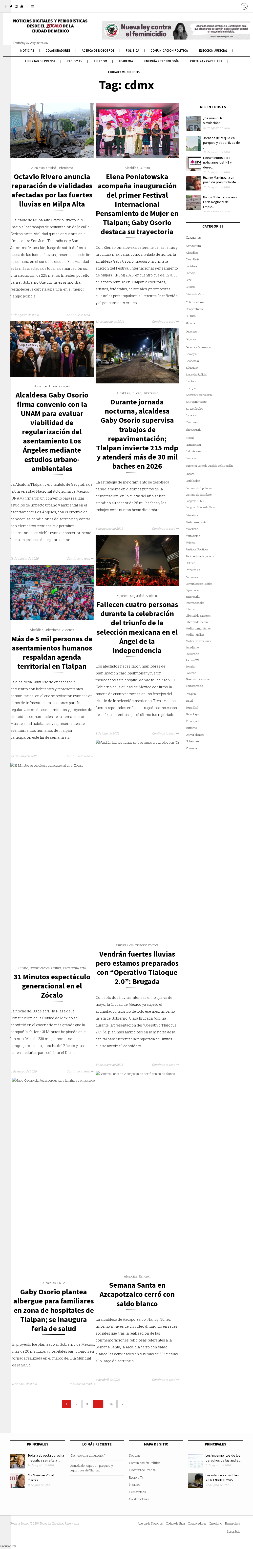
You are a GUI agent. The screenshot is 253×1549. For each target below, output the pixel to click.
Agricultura (193, 246)
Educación (192, 367)
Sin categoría (193, 429)
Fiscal (190, 438)
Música (190, 542)
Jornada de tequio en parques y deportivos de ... (221, 143)
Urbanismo (65, 168)
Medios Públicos (195, 634)
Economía (192, 361)
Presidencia (192, 654)
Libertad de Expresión (198, 615)
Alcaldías (38, 168)
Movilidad (192, 529)
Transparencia (194, 686)
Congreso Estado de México (201, 507)
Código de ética (175, 1523)
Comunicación (40, 968)
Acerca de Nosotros (98, 50)
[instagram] (16, 6)
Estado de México (196, 294)
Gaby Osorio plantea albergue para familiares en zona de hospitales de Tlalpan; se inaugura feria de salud (53, 1310)
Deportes (122, 595)
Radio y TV (192, 660)
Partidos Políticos (197, 549)
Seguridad (137, 595)
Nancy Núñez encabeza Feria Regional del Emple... (220, 202)
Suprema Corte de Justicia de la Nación (209, 465)
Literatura (192, 515)
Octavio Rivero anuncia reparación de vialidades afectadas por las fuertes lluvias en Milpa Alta (51, 190)
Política (132, 50)
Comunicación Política (143, 945)
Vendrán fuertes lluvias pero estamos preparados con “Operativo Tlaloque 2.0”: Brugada (137, 967)
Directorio (216, 1523)
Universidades (59, 386)
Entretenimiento (74, 968)
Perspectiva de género (199, 556)
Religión (144, 1276)
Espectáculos (194, 408)
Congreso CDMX (195, 501)
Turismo (191, 728)
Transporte (193, 721)
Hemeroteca (193, 444)
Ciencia (190, 273)
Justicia (191, 458)
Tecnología (192, 714)
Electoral (191, 381)
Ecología (191, 354)
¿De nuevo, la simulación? (213, 120)
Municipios (193, 536)
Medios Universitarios (198, 641)
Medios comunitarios (198, 628)
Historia (190, 323)
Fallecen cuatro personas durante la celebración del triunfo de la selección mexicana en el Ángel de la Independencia (137, 627)
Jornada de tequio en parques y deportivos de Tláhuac (91, 1468)
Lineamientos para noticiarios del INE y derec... (217, 162)
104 (110, 1404)
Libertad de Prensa (40, 61)
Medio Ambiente (196, 522)
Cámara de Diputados (198, 488)
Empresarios (193, 596)
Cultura (145, 168)
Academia (126, 61)
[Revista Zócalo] (49, 29)
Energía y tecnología (161, 61)
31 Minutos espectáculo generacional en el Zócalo (52, 986)
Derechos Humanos (198, 347)
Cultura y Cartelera (206, 61)
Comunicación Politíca (169, 50)
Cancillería (192, 259)
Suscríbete (233, 1531)
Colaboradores (57, 50)
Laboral (190, 474)
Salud (61, 1283)
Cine (188, 280)
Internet (190, 609)
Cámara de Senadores (198, 494)
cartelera (191, 266)
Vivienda (68, 630)
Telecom (100, 61)
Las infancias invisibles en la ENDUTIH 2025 (222, 1477)
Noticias (27, 50)
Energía (191, 388)
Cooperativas (194, 309)
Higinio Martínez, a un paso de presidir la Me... (220, 180)
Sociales (190, 666)
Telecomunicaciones (198, 679)
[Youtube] (22, 6)
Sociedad (152, 595)
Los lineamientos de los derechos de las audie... (223, 1458)
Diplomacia (192, 590)
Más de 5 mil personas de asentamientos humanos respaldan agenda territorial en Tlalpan (51, 652)
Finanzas (192, 422)
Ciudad (51, 168)
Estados (191, 415)
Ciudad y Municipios (124, 72)
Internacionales (195, 603)
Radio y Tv (74, 61)
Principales (193, 570)
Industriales (193, 451)
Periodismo (192, 647)
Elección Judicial (213, 50)
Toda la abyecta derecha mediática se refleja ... (46, 1458)
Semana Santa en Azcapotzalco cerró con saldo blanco (137, 1294)
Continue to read (79, 315)
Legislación (193, 480)
